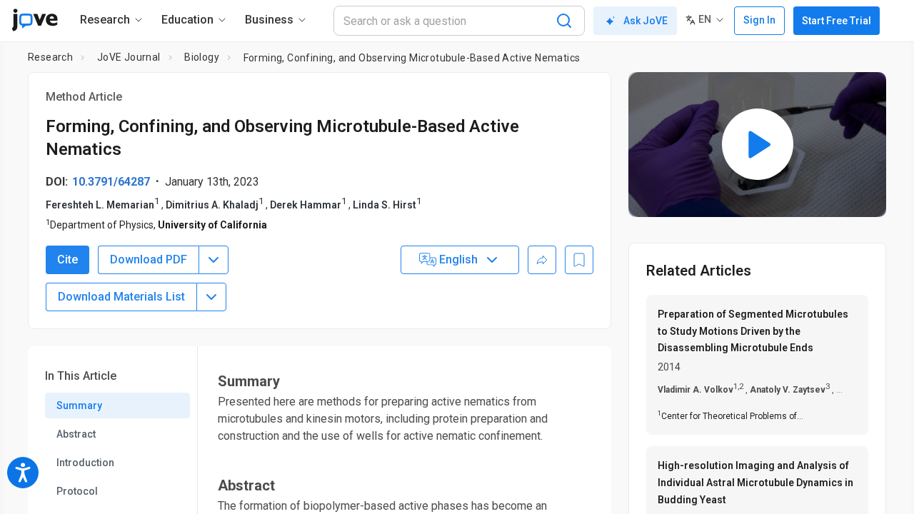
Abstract (76, 434)
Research (50, 57)
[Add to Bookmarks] (579, 260)
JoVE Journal (129, 57)
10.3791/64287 (111, 181)
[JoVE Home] (34, 20)
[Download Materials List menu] (211, 297)
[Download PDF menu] (213, 260)
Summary (79, 405)
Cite (67, 259)
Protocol (77, 491)
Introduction (85, 462)
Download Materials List (121, 296)
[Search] (564, 20)
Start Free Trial (836, 20)
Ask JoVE (645, 20)
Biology (201, 57)
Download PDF (148, 259)
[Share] (542, 260)
